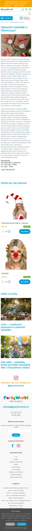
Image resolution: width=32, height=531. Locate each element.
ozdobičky (13, 67)
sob (14, 78)
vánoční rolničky (6, 119)
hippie (11, 145)
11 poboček (27, 18)
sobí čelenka (23, 117)
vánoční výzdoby (24, 132)
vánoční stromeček (23, 111)
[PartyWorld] (7, 10)
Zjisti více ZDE (19, 5)
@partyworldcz (16, 385)
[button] (23, 9)
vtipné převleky (11, 111)
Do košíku (25, 231)
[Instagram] (18, 445)
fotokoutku (4, 121)
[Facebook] (12, 445)
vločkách (16, 72)
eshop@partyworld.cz (16, 406)
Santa (20, 78)
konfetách (26, 74)
